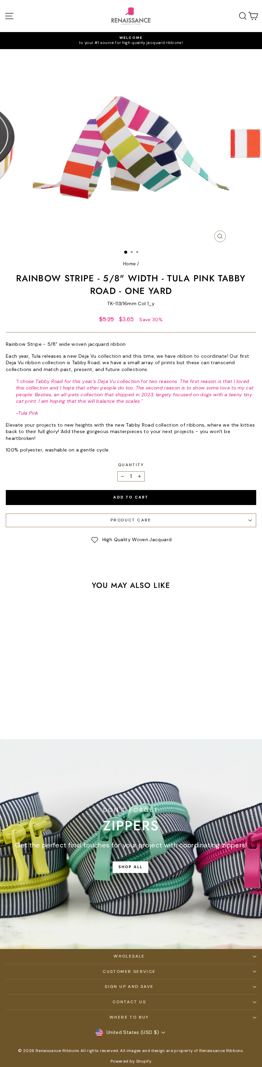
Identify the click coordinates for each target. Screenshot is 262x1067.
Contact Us (129, 1002)
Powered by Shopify (131, 1061)
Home (129, 264)
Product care (131, 520)
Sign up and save (129, 986)
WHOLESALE (129, 956)
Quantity (131, 465)
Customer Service (129, 971)
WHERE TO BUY (129, 1017)
